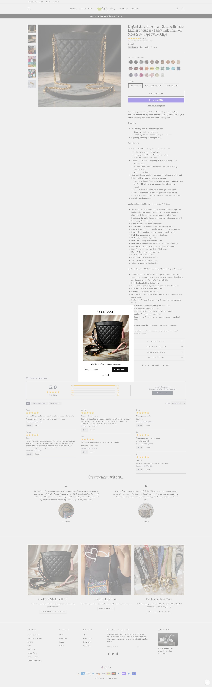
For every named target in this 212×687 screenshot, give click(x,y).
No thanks (106, 375)
